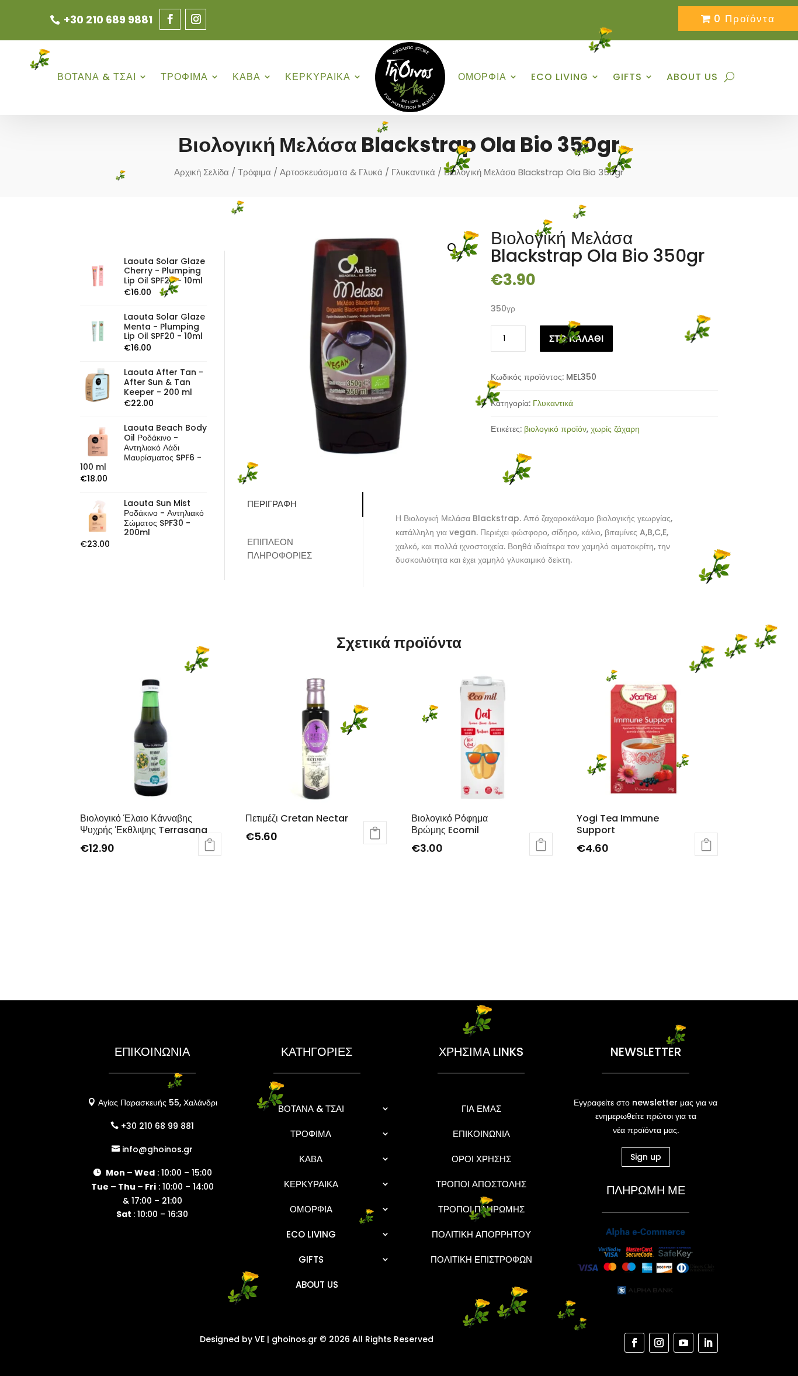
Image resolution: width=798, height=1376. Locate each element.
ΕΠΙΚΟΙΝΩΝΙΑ (481, 1134)
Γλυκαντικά (413, 172)
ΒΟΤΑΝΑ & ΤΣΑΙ (96, 77)
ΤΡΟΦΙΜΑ (184, 77)
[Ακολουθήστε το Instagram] (195, 19)
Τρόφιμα (254, 172)
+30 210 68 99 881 (156, 1126)
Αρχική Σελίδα (201, 172)
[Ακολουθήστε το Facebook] (170, 19)
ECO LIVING (559, 77)
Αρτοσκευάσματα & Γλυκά (331, 172)
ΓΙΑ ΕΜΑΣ (481, 1109)
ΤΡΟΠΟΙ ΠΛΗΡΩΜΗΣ (481, 1209)
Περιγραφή (272, 504)
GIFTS (627, 77)
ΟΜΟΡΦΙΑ (482, 77)
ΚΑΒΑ (247, 77)
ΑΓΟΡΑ (375, 832)
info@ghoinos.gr (156, 1149)
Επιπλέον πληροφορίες (279, 549)
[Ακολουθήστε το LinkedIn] (708, 1343)
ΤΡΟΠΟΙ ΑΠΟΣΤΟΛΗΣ (481, 1184)
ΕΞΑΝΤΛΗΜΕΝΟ (209, 844)
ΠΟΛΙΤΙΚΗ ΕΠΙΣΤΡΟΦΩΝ (481, 1259)
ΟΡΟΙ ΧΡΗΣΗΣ (481, 1159)
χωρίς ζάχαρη (615, 429)
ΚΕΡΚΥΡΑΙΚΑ (318, 77)
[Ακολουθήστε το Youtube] (683, 1343)
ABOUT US (692, 77)
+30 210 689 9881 (108, 19)
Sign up (645, 1157)
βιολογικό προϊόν (555, 429)
